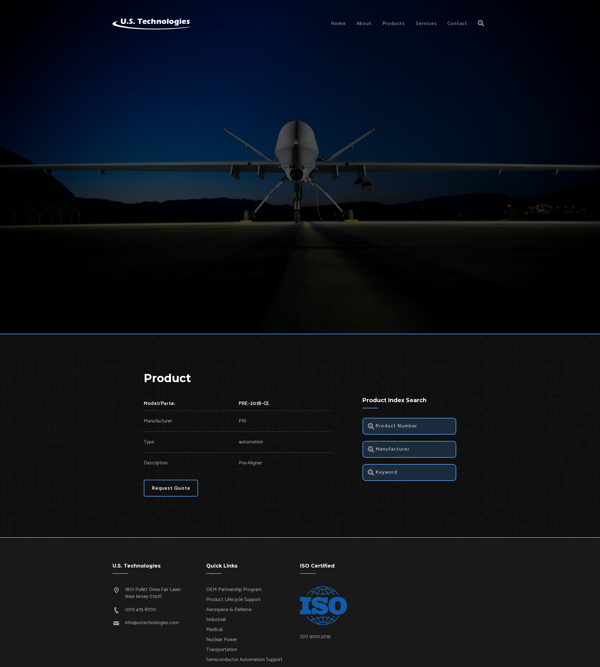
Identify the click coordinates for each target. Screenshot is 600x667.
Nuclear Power (221, 639)
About (364, 23)
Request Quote (171, 488)
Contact (457, 23)
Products (393, 23)
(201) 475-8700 (140, 609)
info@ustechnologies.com (152, 623)
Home (338, 23)
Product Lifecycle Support (233, 599)
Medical (214, 629)
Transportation (221, 649)
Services (426, 23)
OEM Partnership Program (234, 589)
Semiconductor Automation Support (244, 659)
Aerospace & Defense (229, 609)
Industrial (216, 619)
